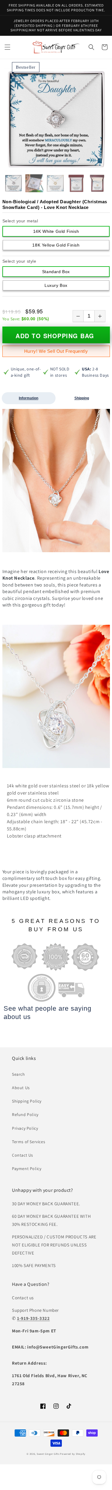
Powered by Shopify (72, 1453)
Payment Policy (26, 1168)
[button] (7, 47)
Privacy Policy (25, 1128)
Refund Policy (25, 1114)
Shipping (81, 398)
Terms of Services (28, 1141)
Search (18, 1074)
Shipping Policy (27, 1101)
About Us (21, 1087)
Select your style (19, 261)
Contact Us (22, 1155)
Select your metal (20, 220)
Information (28, 398)
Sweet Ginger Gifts (48, 1453)
